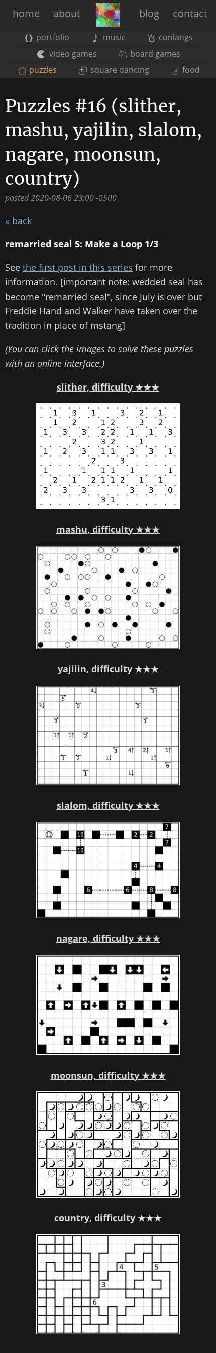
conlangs (175, 37)
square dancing (118, 69)
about (66, 13)
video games (71, 53)
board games (154, 53)
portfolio (51, 37)
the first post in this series (78, 267)
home (26, 13)
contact (190, 13)
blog (149, 13)
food (190, 69)
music (113, 37)
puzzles (42, 69)
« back (18, 221)
